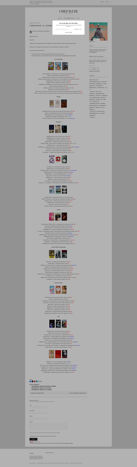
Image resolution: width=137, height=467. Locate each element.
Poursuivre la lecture (68, 32)
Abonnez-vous (78, 29)
